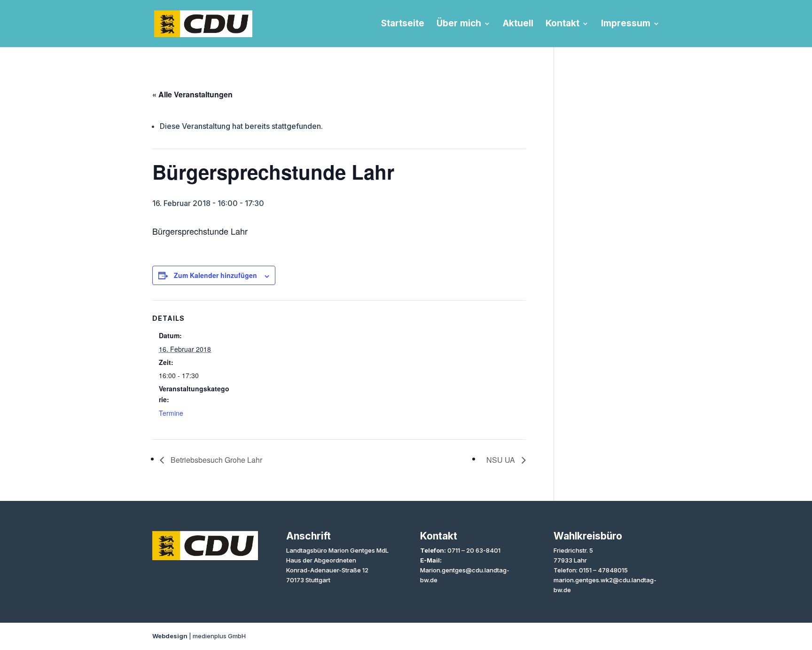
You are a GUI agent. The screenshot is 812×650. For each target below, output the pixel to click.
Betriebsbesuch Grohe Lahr (215, 459)
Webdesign (169, 636)
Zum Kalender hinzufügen (215, 275)
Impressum (625, 24)
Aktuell (518, 24)
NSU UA (501, 459)
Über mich (459, 24)
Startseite (402, 24)
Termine (171, 413)
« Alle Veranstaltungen (192, 94)
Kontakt (562, 24)
